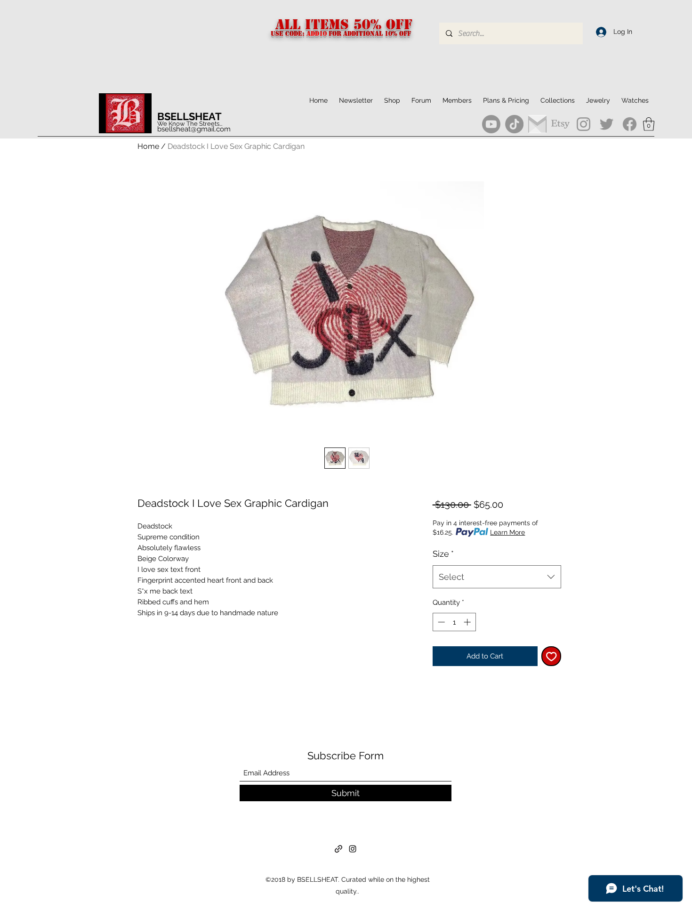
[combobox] (497, 577)
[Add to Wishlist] (551, 656)
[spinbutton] (454, 622)
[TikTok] (514, 124)
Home (148, 146)
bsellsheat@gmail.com (194, 129)
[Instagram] (583, 124)
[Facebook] (629, 124)
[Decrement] (440, 622)
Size (443, 554)
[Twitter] (606, 124)
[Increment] (468, 622)
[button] (557, 100)
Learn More (507, 532)
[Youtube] (491, 124)
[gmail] (537, 124)
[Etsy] (560, 124)
